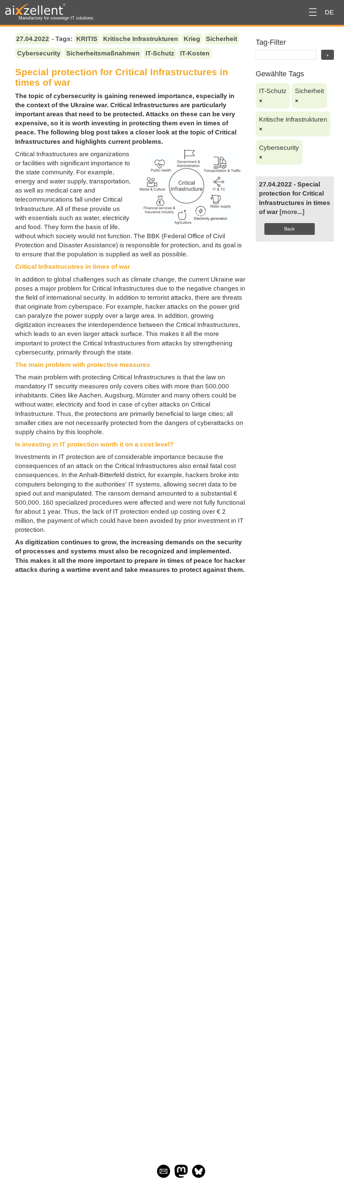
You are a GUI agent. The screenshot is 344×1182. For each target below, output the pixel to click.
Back (289, 228)
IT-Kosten (195, 53)
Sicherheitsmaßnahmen (103, 53)
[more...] (292, 211)
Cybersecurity (38, 53)
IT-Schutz (159, 53)
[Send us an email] (163, 1175)
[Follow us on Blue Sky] (198, 1175)
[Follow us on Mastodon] (181, 1175)
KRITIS (86, 38)
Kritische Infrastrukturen (140, 38)
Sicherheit (221, 38)
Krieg (192, 38)
